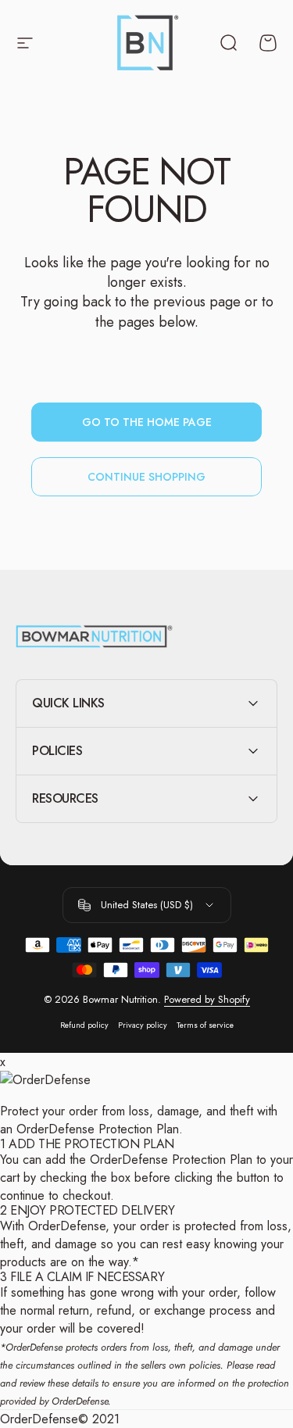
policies (204, 1365)
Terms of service (205, 1025)
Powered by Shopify (207, 999)
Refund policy (84, 1025)
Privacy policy (142, 1025)
